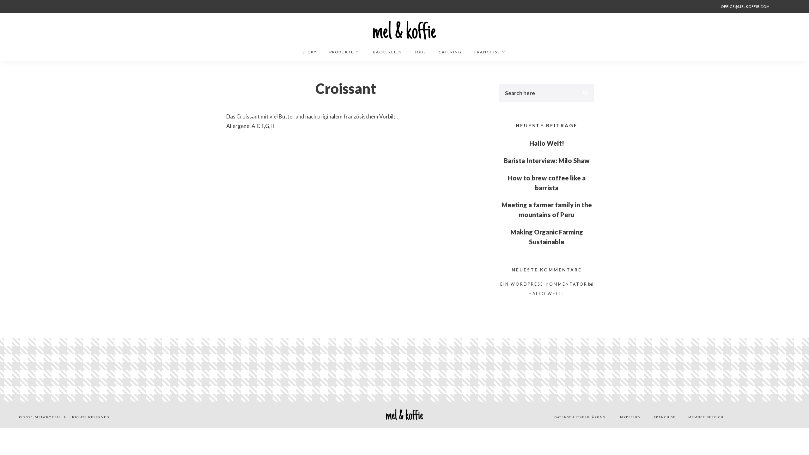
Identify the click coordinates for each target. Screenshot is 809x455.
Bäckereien (387, 52)
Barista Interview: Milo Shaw (547, 160)
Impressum (629, 417)
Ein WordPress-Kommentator (543, 284)
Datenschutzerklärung (580, 417)
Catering (450, 52)
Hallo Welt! (546, 143)
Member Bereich (706, 417)
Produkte (341, 52)
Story (309, 52)
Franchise (487, 52)
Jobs (420, 52)
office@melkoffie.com (745, 6)
